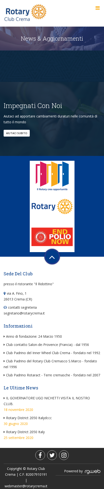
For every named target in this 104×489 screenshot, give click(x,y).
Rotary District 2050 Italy (25, 432)
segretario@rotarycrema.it (24, 313)
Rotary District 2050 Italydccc (29, 418)
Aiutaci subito (16, 133)
